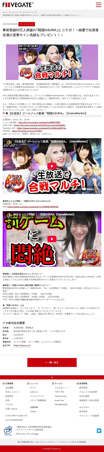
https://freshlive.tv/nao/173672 (27, 131)
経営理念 (9, 396)
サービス (59, 383)
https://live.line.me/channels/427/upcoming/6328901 (39, 125)
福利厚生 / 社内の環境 (89, 400)
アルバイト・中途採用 (89, 416)
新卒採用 (83, 388)
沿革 (7, 400)
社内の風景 (84, 396)
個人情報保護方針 (25, 442)
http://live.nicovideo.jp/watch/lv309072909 (39, 122)
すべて (33, 388)
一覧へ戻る (52, 362)
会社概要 (9, 388)
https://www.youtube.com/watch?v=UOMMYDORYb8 (32, 207)
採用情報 (83, 383)
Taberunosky (60, 396)
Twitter (33, 411)
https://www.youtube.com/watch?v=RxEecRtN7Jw (41, 128)
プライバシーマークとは (26, 434)
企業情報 (9, 383)
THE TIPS (59, 392)
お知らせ (34, 392)
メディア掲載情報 (38, 400)
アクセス (9, 404)
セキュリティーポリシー (46, 442)
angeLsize (59, 400)
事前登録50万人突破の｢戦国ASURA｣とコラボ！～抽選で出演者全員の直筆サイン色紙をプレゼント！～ (42, 15)
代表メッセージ (12, 392)
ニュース (15, 12)
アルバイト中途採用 (88, 392)
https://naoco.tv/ (22, 345)
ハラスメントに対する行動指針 (72, 442)
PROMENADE (61, 404)
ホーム (5, 12)
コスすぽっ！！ (62, 388)
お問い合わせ (11, 409)
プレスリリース (28, 12)
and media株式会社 (14, 420)
